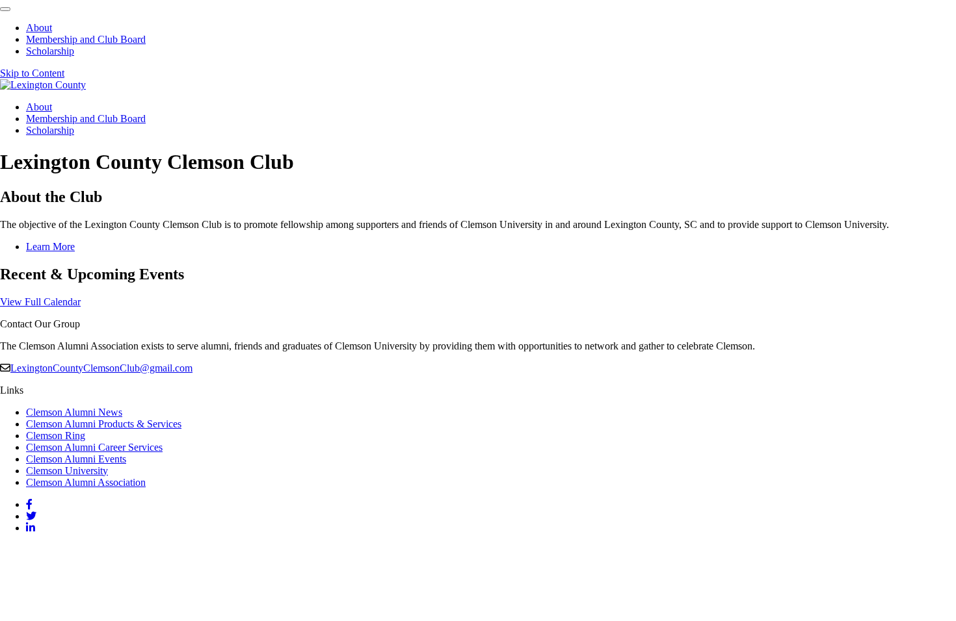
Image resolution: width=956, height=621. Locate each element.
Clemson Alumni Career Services (94, 447)
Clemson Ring (55, 435)
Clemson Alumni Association (86, 482)
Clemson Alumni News (74, 412)
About (39, 106)
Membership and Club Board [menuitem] (86, 39)
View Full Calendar (40, 301)
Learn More (50, 246)
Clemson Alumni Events (76, 458)
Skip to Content (32, 73)
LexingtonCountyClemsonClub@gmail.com (101, 368)
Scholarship (50, 130)
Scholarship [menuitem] (50, 51)
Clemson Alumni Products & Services (103, 423)
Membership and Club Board (86, 118)
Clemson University (67, 470)
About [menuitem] (39, 27)
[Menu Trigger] (5, 9)
